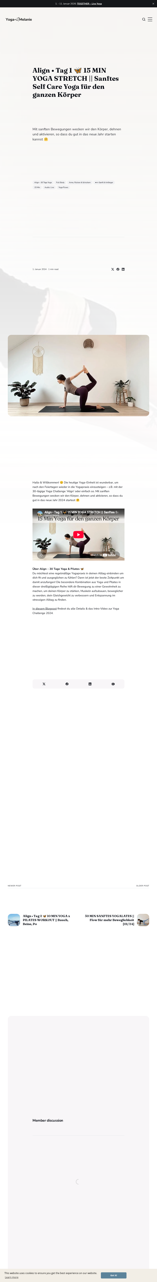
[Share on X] (111, 269)
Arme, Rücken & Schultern (80, 182)
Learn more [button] (11, 1277)
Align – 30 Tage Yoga (43, 182)
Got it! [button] (113, 1275)
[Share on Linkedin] (121, 269)
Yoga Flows (63, 187)
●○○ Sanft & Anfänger (104, 182)
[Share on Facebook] (116, 269)
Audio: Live (49, 187)
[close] (153, 3)
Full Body (60, 182)
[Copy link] (112, 684)
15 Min (37, 187)
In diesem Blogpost (45, 608)
